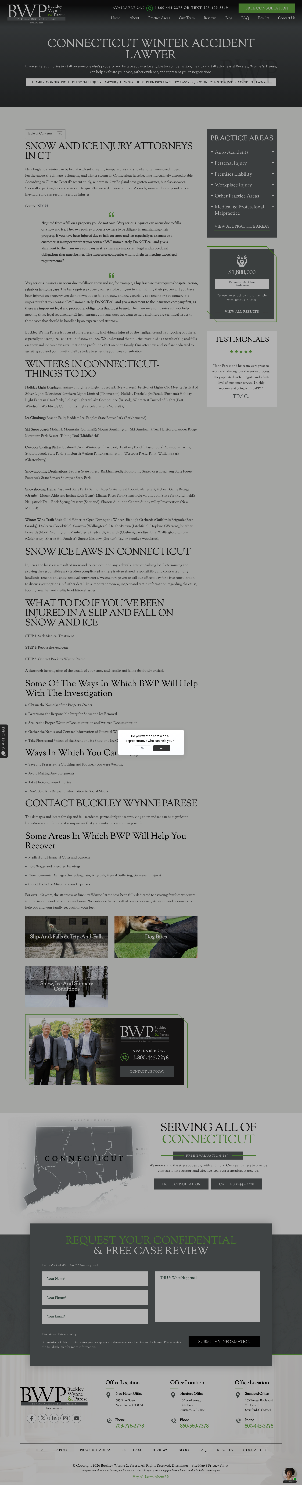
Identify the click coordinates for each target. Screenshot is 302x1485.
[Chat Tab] (151, 742)
